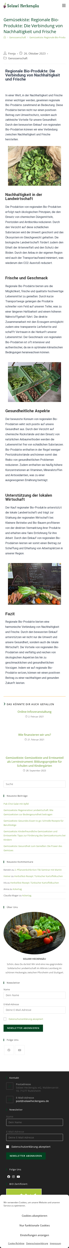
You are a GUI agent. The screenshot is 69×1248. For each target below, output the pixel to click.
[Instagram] (13, 1176)
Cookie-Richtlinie (16, 1243)
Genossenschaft (17, 58)
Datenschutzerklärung (37, 1243)
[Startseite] (5, 37)
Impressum (55, 1243)
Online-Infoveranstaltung (34, 712)
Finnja (12, 53)
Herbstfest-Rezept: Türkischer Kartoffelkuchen (38, 876)
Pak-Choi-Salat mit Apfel (16, 803)
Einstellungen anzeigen (34, 1235)
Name (7, 989)
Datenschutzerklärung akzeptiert (26, 1019)
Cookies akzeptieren (34, 1215)
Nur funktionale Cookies (34, 1225)
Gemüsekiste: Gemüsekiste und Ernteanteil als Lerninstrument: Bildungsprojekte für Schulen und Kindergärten (35, 762)
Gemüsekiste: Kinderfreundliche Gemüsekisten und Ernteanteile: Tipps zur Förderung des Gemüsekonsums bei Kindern (34, 835)
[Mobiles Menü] (64, 5)
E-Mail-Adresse (11, 1004)
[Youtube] (20, 1050)
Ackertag (17, 889)
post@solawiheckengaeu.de (32, 1101)
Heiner (7, 876)
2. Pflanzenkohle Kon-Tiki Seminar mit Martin (38, 869)
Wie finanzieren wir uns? (34, 735)
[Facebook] (9, 1050)
